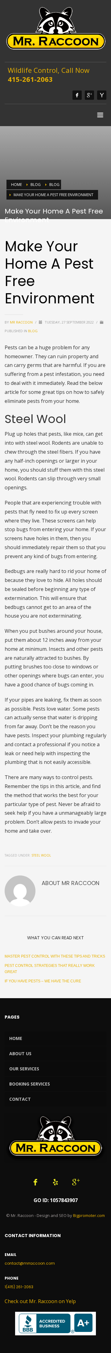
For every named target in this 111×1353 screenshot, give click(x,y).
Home (16, 184)
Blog (36, 184)
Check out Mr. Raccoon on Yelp (40, 1301)
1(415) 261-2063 (19, 1286)
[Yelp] (101, 95)
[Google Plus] (89, 95)
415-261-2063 (30, 79)
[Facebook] (77, 95)
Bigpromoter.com (89, 1215)
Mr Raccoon (22, 322)
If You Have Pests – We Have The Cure (43, 981)
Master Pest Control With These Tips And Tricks (55, 956)
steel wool (41, 855)
